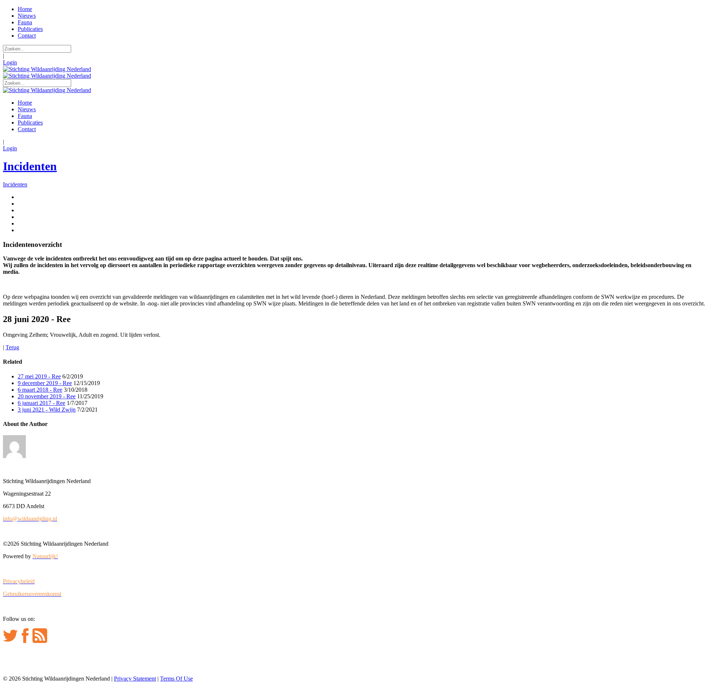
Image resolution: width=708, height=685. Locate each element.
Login (10, 62)
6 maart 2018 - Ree (40, 390)
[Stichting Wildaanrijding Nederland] (47, 69)
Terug (12, 347)
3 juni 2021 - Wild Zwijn (47, 409)
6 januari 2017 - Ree (41, 403)
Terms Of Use (176, 678)
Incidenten (30, 166)
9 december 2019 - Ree (45, 383)
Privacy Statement (135, 678)
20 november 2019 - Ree (47, 396)
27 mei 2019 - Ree (39, 376)
